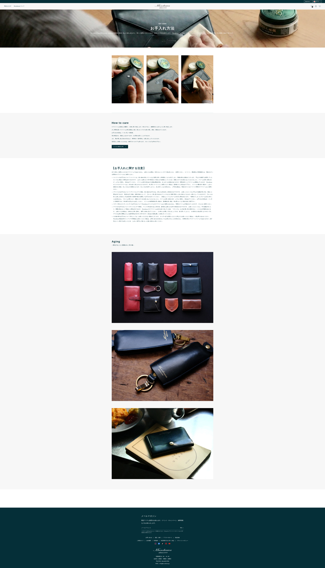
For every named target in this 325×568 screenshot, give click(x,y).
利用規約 (156, 540)
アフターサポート (167, 537)
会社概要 (148, 540)
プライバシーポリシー (174, 531)
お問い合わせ (149, 537)
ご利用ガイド (140, 540)
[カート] (320, 6)
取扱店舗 (177, 537)
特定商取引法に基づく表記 (167, 540)
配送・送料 (158, 537)
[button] (8, 6)
